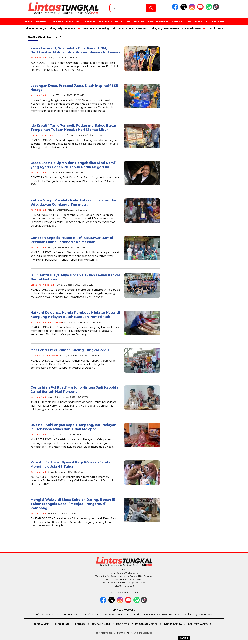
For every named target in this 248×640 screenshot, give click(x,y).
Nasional (41, 21)
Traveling (217, 21)
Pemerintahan (108, 21)
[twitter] (184, 9)
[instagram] (192, 9)
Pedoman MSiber (146, 624)
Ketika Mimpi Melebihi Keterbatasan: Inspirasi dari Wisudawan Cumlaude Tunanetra (74, 202)
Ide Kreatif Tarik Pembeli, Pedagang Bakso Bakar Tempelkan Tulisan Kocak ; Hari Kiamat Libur (73, 128)
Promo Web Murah (114, 614)
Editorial (88, 21)
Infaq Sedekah (44, 614)
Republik (201, 21)
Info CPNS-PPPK (158, 21)
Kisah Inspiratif (38, 57)
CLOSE (184, 637)
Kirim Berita (134, 614)
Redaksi (80, 624)
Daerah (56, 21)
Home (28, 21)
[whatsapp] (209, 9)
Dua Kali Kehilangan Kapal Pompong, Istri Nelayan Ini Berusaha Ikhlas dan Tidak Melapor (73, 427)
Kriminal (139, 21)
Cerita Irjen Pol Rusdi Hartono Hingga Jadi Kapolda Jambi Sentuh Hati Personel (74, 389)
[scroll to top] (237, 634)
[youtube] (201, 9)
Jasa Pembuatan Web (68, 614)
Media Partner (92, 614)
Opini (188, 21)
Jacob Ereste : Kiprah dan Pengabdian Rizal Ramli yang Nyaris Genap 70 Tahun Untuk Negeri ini (73, 165)
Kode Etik (122, 624)
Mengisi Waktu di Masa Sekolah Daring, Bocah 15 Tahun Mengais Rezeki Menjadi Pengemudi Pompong (73, 504)
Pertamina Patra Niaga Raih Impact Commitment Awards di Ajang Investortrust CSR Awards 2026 (131, 28)
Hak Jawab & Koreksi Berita (159, 614)
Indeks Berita (173, 624)
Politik (126, 21)
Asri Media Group (199, 624)
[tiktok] (216, 9)
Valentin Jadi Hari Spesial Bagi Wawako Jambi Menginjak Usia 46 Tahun (70, 464)
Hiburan (42, 135)
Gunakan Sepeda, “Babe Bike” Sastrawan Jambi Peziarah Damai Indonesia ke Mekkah (72, 240)
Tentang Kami (101, 624)
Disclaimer (41, 624)
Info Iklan (62, 624)
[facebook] (176, 9)
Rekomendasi (55, 322)
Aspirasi (177, 21)
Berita (34, 135)
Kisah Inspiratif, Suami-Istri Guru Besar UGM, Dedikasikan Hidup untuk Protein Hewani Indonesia (75, 50)
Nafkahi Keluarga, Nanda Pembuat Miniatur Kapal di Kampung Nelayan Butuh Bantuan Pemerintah (75, 315)
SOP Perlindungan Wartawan (195, 614)
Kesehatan (36, 355)
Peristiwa (73, 21)
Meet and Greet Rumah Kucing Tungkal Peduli (71, 350)
